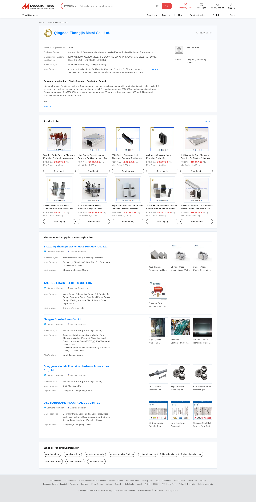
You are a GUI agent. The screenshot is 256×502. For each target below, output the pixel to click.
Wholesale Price (132, 480)
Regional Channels (163, 480)
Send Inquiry (59, 171)
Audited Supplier (79, 251)
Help (180, 15)
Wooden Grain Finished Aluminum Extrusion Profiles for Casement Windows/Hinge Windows (59, 158)
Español (63, 484)
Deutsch (118, 484)
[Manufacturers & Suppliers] (37, 6)
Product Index (179, 480)
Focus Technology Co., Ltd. (109, 490)
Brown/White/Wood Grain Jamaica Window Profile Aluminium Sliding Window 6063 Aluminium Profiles (196, 208)
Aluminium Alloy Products (122, 454)
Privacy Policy (172, 490)
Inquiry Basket (204, 33)
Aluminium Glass (75, 461)
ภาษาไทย (172, 484)
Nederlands (129, 484)
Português (74, 484)
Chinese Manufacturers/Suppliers (92, 480)
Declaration (158, 490)
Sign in (231, 8)
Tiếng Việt (191, 484)
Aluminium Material (95, 454)
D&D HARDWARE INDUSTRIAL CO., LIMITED (72, 402)
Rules (232, 15)
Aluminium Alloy (72, 454)
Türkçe (181, 484)
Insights (203, 480)
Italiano (109, 484)
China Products (70, 480)
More (154, 69)
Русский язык (97, 484)
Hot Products (55, 480)
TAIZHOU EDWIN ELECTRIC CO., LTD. (68, 282)
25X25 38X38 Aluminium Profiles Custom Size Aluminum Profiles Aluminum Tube (161, 208)
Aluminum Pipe (52, 454)
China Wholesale (116, 480)
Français (84, 484)
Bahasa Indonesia (205, 484)
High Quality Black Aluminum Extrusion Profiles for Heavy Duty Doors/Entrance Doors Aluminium (93, 158)
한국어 (147, 484)
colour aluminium (148, 454)
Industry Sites (147, 480)
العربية (139, 484)
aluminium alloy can (192, 454)
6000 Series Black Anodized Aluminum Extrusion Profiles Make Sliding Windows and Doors (128, 158)
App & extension (197, 15)
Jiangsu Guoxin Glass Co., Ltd (63, 319)
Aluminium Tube (96, 461)
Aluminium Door (169, 454)
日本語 (156, 484)
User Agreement (144, 490)
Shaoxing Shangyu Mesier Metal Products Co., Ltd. (76, 246)
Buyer (165, 15)
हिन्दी (163, 484)
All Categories (31, 15)
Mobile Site (192, 480)
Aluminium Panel (53, 461)
